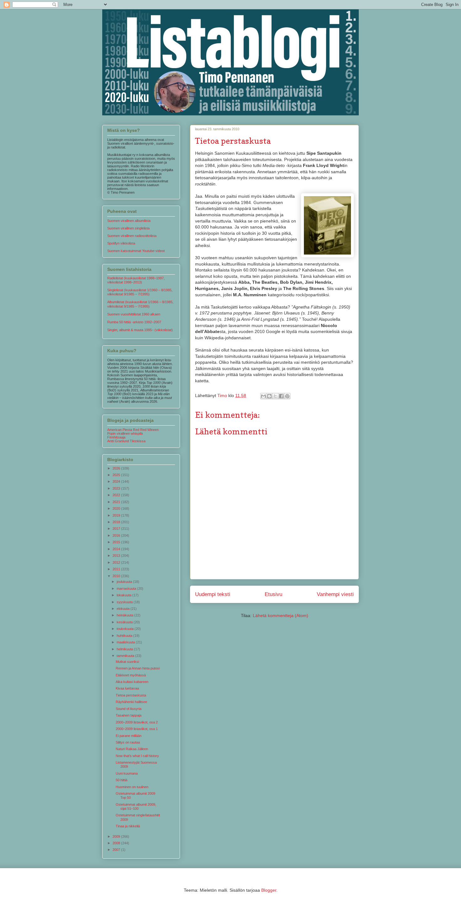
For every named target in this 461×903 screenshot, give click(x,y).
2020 (117, 508)
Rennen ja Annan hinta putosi (138, 668)
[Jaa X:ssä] (275, 396)
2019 (117, 515)
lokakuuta (124, 595)
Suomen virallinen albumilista (129, 221)
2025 (117, 475)
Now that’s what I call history (137, 756)
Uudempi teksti (212, 594)
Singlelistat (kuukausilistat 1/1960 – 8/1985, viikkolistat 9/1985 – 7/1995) (139, 292)
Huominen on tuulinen (132, 787)
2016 (117, 535)
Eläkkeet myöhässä (131, 675)
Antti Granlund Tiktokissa (126, 441)
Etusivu (273, 594)
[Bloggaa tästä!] (269, 396)
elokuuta (123, 608)
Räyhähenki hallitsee (131, 702)
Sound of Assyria (128, 709)
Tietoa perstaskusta (131, 695)
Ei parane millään (128, 736)
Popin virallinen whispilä (125, 433)
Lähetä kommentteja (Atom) (280, 615)
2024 (117, 481)
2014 (117, 549)
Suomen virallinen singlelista (128, 228)
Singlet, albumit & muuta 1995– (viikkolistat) (140, 330)
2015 (117, 542)
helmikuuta (125, 649)
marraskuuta (127, 588)
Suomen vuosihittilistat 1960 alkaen (133, 314)
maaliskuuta (126, 642)
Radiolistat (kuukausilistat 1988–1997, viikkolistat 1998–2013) (136, 280)
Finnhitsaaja (116, 437)
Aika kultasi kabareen (132, 682)
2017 (117, 528)
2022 (117, 495)
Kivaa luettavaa (127, 688)
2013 (117, 555)
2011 (117, 569)
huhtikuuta (125, 635)
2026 (117, 468)
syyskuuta (125, 602)
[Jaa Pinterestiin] (287, 396)
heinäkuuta (125, 615)
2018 (117, 522)
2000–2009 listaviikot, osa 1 (137, 729)
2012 (117, 562)
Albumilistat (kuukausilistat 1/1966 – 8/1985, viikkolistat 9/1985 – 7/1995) (140, 304)
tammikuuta (126, 656)
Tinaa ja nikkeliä (128, 826)
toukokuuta (126, 629)
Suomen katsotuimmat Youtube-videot (136, 251)
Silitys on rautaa (128, 742)
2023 (117, 488)
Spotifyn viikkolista (121, 243)
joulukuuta (125, 581)
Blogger (268, 890)
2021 (117, 502)
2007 (117, 850)
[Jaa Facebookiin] (281, 396)
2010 (117, 576)
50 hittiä (121, 780)
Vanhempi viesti (335, 594)
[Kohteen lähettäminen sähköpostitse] (263, 396)
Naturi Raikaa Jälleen (132, 749)
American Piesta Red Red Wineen (133, 430)
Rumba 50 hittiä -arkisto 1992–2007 (134, 322)
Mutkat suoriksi (127, 662)
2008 (117, 843)
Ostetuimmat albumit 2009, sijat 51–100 (136, 806)
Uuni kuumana (127, 773)
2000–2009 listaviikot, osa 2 (137, 722)
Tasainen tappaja (128, 715)
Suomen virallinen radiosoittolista (131, 236)
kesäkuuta (125, 622)
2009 (117, 836)
